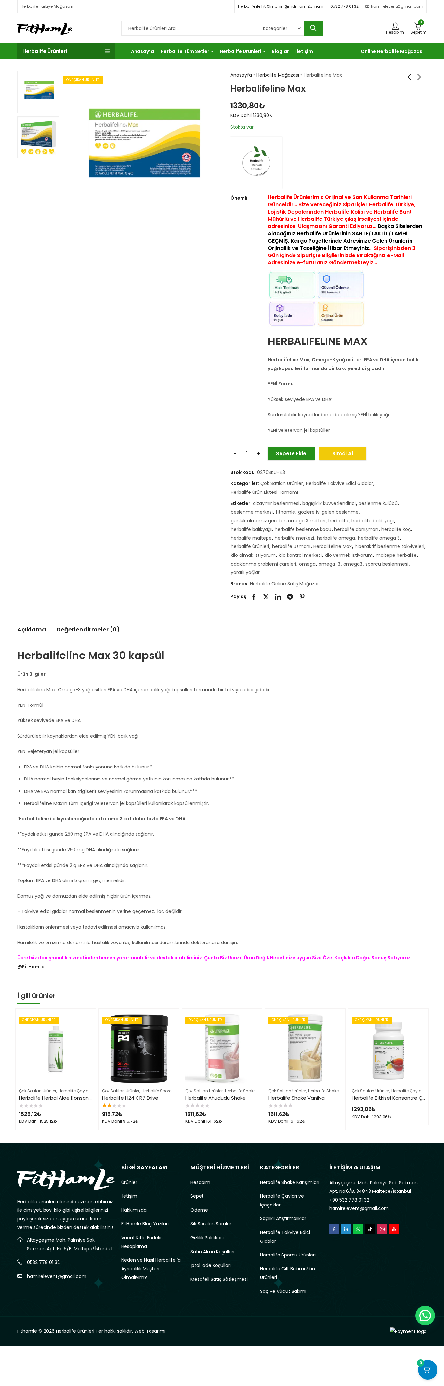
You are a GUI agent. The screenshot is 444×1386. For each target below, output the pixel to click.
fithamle (285, 512)
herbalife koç (396, 529)
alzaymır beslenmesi (276, 503)
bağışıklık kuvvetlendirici (329, 503)
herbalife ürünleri (250, 546)
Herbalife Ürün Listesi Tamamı (264, 492)
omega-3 (329, 564)
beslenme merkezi (252, 512)
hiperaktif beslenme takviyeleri (389, 546)
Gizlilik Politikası (207, 1237)
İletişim (129, 1196)
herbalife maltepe (251, 538)
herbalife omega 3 (379, 538)
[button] (425, 1315)
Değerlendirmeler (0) (88, 629)
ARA (313, 28)
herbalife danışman (356, 529)
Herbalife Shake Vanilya (296, 1097)
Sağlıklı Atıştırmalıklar (283, 1218)
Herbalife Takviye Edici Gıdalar (339, 483)
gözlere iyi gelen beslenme (328, 512)
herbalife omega (336, 538)
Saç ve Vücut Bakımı (283, 1291)
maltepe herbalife (396, 555)
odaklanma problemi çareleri (263, 564)
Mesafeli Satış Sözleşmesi (219, 1279)
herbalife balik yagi (372, 521)
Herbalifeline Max (332, 546)
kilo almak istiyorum (253, 555)
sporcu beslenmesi (386, 564)
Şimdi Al (343, 453)
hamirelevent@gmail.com (56, 1276)
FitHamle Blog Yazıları (145, 1223)
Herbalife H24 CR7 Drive (130, 1097)
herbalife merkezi (294, 538)
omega (307, 564)
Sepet (197, 1196)
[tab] (31, 629)
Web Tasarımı (149, 1331)
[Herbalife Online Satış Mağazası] (256, 163)
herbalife (338, 521)
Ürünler (129, 1182)
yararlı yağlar (245, 572)
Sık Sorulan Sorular (210, 1223)
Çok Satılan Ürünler (281, 483)
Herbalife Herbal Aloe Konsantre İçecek (66, 1097)
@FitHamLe (31, 966)
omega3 (352, 564)
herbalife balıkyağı (251, 529)
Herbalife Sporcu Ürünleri (166, 1090)
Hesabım (200, 1182)
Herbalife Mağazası (277, 75)
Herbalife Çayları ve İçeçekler (87, 1090)
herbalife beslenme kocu (303, 529)
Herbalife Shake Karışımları (251, 1090)
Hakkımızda (134, 1210)
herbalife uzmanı (291, 546)
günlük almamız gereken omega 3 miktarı (278, 521)
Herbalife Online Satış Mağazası (285, 584)
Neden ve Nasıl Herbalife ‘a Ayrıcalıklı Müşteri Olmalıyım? (151, 1268)
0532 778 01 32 (344, 6)
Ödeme (199, 1210)
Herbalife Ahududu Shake (215, 1097)
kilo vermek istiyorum (349, 555)
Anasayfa (241, 75)
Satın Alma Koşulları (212, 1251)
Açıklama (31, 629)
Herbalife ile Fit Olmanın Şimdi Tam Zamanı (280, 6)
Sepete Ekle (291, 453)
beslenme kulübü (378, 503)
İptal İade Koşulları (210, 1265)
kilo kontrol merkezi (300, 555)
